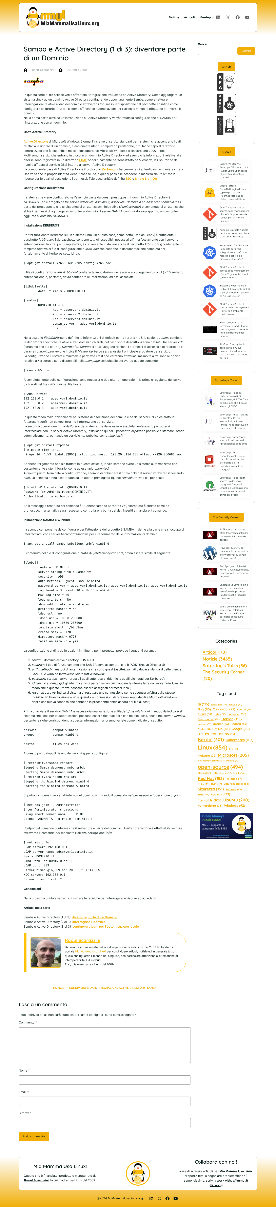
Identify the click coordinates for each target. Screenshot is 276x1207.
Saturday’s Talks (226, 380)
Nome (24, 1070)
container (237, 714)
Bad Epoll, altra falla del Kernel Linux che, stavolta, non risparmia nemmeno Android (234, 571)
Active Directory (36, 141)
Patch (238, 773)
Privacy (216, 1185)
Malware (207, 755)
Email (24, 1092)
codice (220, 714)
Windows (234, 805)
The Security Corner (226, 517)
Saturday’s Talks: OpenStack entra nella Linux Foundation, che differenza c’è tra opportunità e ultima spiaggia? (232, 461)
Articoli (226, 151)
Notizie (58, 988)
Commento (28, 1022)
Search (246, 51)
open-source (220, 766)
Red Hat (211, 778)
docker (221, 724)
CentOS (244, 709)
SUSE (203, 794)
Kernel (211, 739)
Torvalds (209, 800)
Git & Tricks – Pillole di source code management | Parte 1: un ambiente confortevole (234, 309)
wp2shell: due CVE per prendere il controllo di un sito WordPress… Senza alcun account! (234, 552)
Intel (217, 733)
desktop (204, 724)
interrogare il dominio (89, 922)
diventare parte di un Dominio (94, 917)
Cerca (202, 44)
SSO (128, 178)
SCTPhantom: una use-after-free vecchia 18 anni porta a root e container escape (234, 534)
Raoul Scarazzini (82, 940)
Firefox (204, 729)
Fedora (239, 724)
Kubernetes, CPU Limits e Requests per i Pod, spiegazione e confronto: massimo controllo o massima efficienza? (234, 252)
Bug (204, 709)
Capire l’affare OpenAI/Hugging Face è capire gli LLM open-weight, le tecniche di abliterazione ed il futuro (233, 192)
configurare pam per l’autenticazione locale (106, 926)
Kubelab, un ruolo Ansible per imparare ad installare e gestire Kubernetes (234, 233)
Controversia (209, 719)
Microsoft (233, 755)
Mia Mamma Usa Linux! (90, 951)
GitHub (226, 66)
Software (234, 789)
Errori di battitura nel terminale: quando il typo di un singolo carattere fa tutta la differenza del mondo (234, 329)
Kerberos (109, 169)
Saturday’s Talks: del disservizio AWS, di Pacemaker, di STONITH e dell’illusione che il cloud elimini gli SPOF (234, 399)
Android (235, 704)
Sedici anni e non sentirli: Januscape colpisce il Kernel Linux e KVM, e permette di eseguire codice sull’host (233, 613)
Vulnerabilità (210, 805)
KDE (229, 733)
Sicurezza (211, 788)
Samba (151, 988)
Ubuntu (236, 799)
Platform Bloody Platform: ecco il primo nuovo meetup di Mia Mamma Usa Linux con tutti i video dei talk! (234, 351)
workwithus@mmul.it (232, 1180)
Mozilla (232, 760)
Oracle (225, 773)
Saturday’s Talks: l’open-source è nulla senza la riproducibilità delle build (233, 440)
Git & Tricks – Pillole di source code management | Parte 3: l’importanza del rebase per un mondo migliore (234, 214)
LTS (233, 748)
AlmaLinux (219, 704)
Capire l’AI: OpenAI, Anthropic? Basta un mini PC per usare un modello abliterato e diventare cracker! (234, 170)
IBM (203, 733)
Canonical (224, 709)
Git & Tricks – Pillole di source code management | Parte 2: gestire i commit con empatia (234, 272)
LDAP (83, 160)
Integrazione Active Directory (121, 988)
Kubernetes (239, 740)
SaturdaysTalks (236, 783)
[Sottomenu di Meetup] (213, 17)
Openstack (208, 773)
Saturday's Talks (225, 665)
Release (234, 779)
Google (241, 729)
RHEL (203, 783)
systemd (220, 794)
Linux (212, 747)
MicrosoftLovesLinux (211, 760)
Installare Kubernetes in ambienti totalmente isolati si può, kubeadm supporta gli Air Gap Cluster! (235, 290)
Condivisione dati (82, 988)
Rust (216, 783)
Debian (231, 719)
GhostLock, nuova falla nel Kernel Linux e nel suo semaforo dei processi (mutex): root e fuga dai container (234, 591)
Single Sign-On (146, 178)
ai (203, 704)
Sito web (25, 1113)
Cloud (205, 714)
